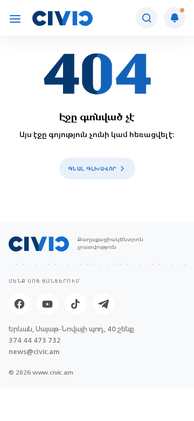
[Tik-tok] (75, 304)
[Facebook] (19, 304)
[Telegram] (103, 304)
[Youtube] (47, 304)
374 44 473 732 (35, 340)
